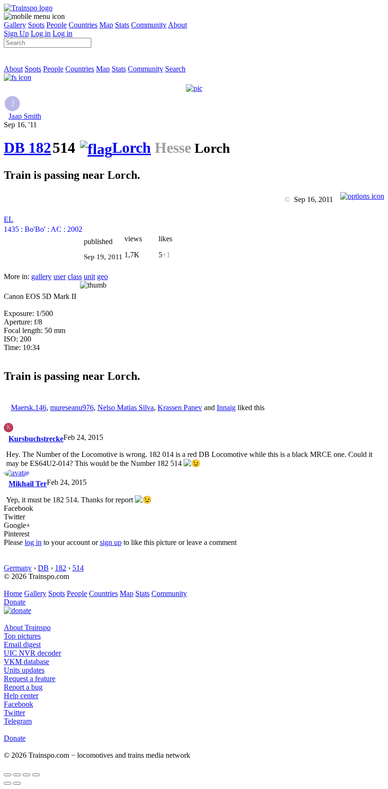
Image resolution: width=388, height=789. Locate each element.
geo (102, 276)
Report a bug (23, 687)
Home (13, 593)
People (56, 25)
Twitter (14, 713)
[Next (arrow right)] (17, 783)
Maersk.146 (28, 407)
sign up (111, 542)
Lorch (131, 147)
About (177, 25)
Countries (83, 25)
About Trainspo (27, 627)
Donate (15, 602)
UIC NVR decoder (32, 653)
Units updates (24, 670)
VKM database (26, 662)
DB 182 (27, 147)
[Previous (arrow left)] (7, 783)
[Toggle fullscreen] (26, 774)
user (59, 276)
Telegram (18, 721)
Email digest (22, 644)
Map (106, 25)
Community (149, 25)
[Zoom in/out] (36, 774)
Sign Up (16, 33)
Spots (36, 25)
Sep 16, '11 (20, 125)
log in (33, 542)
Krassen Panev (180, 407)
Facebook (18, 704)
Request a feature (29, 679)
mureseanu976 (72, 407)
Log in (41, 33)
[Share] (17, 774)
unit (89, 276)
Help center (21, 696)
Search (175, 69)
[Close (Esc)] (7, 774)
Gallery (15, 25)
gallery (41, 276)
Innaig (226, 407)
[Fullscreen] (17, 77)
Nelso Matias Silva (125, 407)
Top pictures (22, 636)
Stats (122, 25)
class (75, 276)
